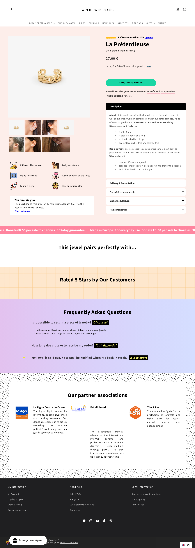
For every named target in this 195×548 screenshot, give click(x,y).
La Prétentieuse (127, 44)
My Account (13, 494)
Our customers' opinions (82, 504)
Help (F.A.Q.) (76, 494)
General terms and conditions (146, 494)
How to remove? (69, 542)
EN (188, 544)
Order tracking (15, 504)
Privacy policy (138, 499)
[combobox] (186, 545)
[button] (11, 9)
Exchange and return (18, 510)
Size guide (75, 499)
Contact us (75, 510)
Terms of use (137, 504)
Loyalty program (16, 499)
